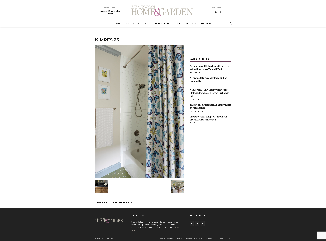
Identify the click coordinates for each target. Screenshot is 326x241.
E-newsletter (114, 11)
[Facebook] (212, 12)
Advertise (179, 239)
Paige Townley (195, 123)
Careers (220, 239)
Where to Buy (210, 239)
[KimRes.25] (139, 177)
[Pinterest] (221, 12)
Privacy (228, 239)
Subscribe (188, 239)
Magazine (102, 11)
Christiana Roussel (196, 99)
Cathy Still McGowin (197, 111)
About (162, 239)
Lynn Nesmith (195, 84)
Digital (110, 14)
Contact (170, 239)
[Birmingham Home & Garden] (163, 11)
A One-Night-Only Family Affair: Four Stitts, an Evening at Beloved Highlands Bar (209, 92)
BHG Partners (195, 72)
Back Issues (198, 239)
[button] (230, 24)
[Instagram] (216, 12)
